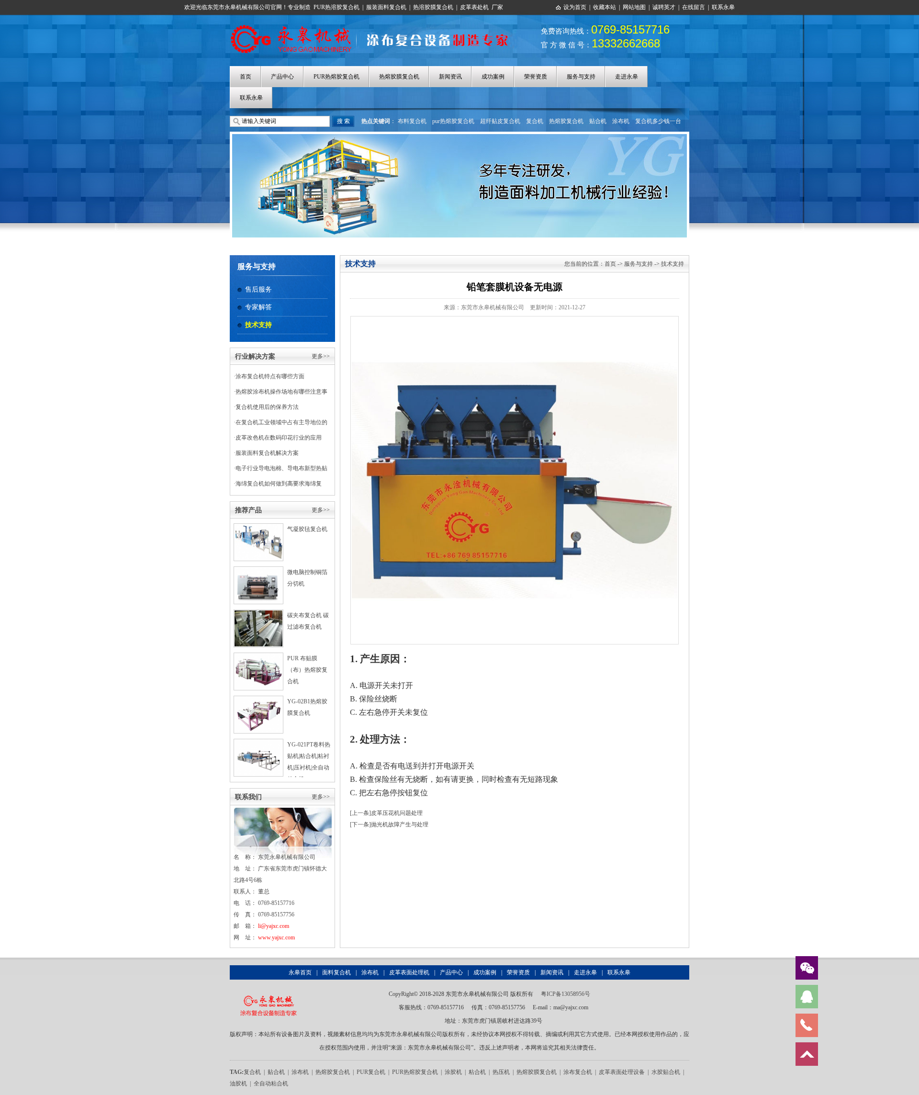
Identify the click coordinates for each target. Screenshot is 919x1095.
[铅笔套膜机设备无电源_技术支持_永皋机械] (374, 25)
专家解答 (258, 307)
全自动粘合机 (271, 1083)
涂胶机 (453, 1072)
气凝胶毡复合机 (307, 529)
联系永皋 (723, 7)
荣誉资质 (535, 76)
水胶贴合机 (665, 1072)
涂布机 (620, 121)
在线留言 (693, 7)
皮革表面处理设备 (622, 1072)
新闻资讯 (450, 76)
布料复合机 (412, 121)
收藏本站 (604, 7)
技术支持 (258, 324)
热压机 (501, 1072)
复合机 (534, 121)
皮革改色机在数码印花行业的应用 (278, 437)
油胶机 (238, 1083)
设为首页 (574, 7)
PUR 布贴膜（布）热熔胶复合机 (307, 670)
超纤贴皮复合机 (500, 121)
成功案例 (493, 76)
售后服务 (258, 289)
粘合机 (477, 1072)
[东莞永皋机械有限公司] (268, 994)
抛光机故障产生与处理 (399, 824)
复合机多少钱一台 (658, 121)
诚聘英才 (663, 7)
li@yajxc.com (273, 926)
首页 (245, 76)
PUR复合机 (371, 1072)
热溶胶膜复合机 (433, 7)
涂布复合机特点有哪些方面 (269, 376)
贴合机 (597, 121)
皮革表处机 (474, 7)
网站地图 (634, 7)
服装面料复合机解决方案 (267, 453)
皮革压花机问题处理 (397, 813)
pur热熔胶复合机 (453, 121)
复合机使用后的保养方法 (267, 407)
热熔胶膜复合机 (399, 76)
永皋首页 (300, 972)
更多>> (321, 356)
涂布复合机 (577, 1072)
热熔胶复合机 (566, 121)
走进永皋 (626, 76)
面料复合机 (336, 972)
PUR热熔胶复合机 (336, 76)
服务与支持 (581, 76)
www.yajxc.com (276, 937)
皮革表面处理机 (409, 972)
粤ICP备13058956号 (565, 994)
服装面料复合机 (386, 7)
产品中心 (282, 76)
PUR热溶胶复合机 (336, 7)
